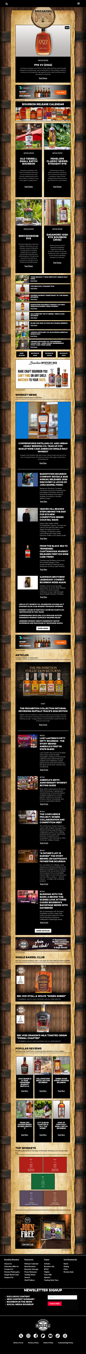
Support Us (8, 1277)
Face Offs (48, 1275)
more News (43, 628)
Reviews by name (35, 354)
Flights (47, 1272)
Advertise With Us (11, 1266)
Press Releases (30, 1272)
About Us (8, 1264)
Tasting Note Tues (51, 1280)
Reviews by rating (49, 354)
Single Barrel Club (11, 1275)
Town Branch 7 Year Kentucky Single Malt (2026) (49, 278)
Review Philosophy (12, 1272)
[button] (78, 3)
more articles (43, 931)
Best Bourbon (30, 1266)
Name (66, 1264)
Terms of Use (18, 1343)
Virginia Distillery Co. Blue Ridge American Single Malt (49, 333)
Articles (47, 1264)
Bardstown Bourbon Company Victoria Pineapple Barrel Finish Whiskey (48, 305)
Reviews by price (64, 354)
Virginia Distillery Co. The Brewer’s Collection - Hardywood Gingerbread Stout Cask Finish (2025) (47, 343)
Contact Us (8, 1269)
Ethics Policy (48, 1343)
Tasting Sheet (29, 1275)
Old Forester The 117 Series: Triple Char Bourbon (47, 315)
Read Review (43, 78)
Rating (66, 1266)
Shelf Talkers (29, 1280)
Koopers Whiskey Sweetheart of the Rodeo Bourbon (49, 296)
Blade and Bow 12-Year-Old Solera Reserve (49, 323)
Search (27, 1277)
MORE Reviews (22, 354)
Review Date (69, 1272)
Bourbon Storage (31, 1269)
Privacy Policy (33, 1343)
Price (66, 1269)
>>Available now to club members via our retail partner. (39, 999)
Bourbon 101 (49, 1266)
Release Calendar (31, 1264)
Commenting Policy (65, 1343)
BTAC (46, 1269)
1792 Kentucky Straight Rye (42, 286)
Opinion (47, 1277)
